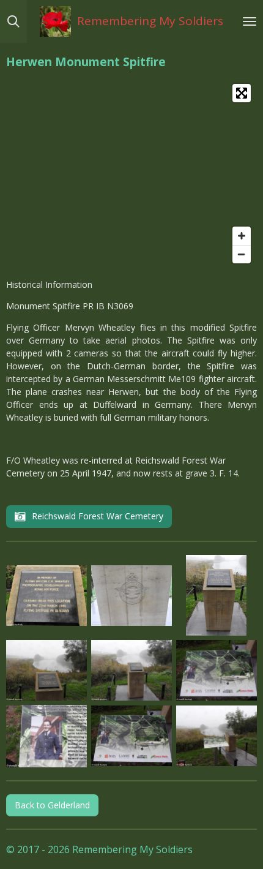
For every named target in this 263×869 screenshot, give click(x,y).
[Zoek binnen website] (13, 21)
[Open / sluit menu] (249, 21)
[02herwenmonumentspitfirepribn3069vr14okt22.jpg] (131, 595)
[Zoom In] (241, 236)
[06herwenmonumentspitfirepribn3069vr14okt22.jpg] (131, 670)
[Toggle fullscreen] (241, 93)
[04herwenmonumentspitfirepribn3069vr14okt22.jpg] (46, 670)
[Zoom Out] (241, 254)
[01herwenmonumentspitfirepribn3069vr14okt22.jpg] (46, 595)
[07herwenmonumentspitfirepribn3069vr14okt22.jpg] (216, 670)
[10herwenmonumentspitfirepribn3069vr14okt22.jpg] (216, 736)
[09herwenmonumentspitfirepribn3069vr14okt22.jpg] (131, 736)
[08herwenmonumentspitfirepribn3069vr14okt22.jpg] (46, 736)
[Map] (131, 173)
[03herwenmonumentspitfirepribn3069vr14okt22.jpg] (216, 595)
